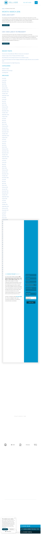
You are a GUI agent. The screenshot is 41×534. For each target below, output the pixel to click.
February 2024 (5, 126)
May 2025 (4, 101)
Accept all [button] (5, 529)
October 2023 (5, 133)
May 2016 (4, 181)
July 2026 (4, 78)
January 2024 (5, 128)
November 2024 (5, 110)
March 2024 (4, 124)
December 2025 (5, 89)
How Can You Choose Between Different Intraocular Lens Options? (15, 53)
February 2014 (5, 208)
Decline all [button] (12, 529)
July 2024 (4, 118)
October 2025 (5, 93)
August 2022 (4, 158)
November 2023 (5, 131)
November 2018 (5, 177)
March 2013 (4, 217)
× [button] (14, 518)
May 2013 (4, 213)
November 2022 (5, 152)
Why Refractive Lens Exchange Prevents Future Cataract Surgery (15, 57)
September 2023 (5, 135)
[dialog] (8, 525)
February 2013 (5, 219)
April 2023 (4, 145)
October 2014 (5, 204)
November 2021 (5, 173)
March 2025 (4, 105)
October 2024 (5, 112)
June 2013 (4, 212)
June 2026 (4, 80)
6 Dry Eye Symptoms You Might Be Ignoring (11, 62)
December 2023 (5, 129)
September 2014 (5, 206)
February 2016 (5, 187)
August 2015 (4, 198)
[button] (36, 2)
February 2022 (5, 170)
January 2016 (4, 189)
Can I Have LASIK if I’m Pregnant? (14, 32)
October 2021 (5, 175)
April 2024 (4, 122)
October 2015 (4, 194)
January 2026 (5, 87)
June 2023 (4, 141)
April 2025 (4, 103)
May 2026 (4, 82)
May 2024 (4, 120)
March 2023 (4, 147)
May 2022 (4, 164)
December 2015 (5, 191)
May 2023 (4, 143)
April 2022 (4, 166)
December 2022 (5, 150)
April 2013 (4, 215)
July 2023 (4, 139)
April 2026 (4, 84)
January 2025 (5, 108)
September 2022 (5, 156)
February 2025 (5, 107)
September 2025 (5, 95)
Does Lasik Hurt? (8, 15)
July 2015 (4, 200)
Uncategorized (5, 72)
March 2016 (4, 185)
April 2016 (4, 183)
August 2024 (4, 116)
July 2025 (4, 97)
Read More (5, 25)
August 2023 (4, 137)
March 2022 (4, 168)
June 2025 (4, 99)
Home (3, 8)
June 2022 (4, 162)
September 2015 (5, 196)
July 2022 (4, 160)
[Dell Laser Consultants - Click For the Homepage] (10, 2)
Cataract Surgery (5, 68)
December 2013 (5, 210)
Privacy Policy (4, 527)
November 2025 (5, 91)
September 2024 (5, 114)
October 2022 (5, 154)
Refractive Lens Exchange (7, 70)
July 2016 (4, 179)
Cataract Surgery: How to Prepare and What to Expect (13, 55)
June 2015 (4, 202)
